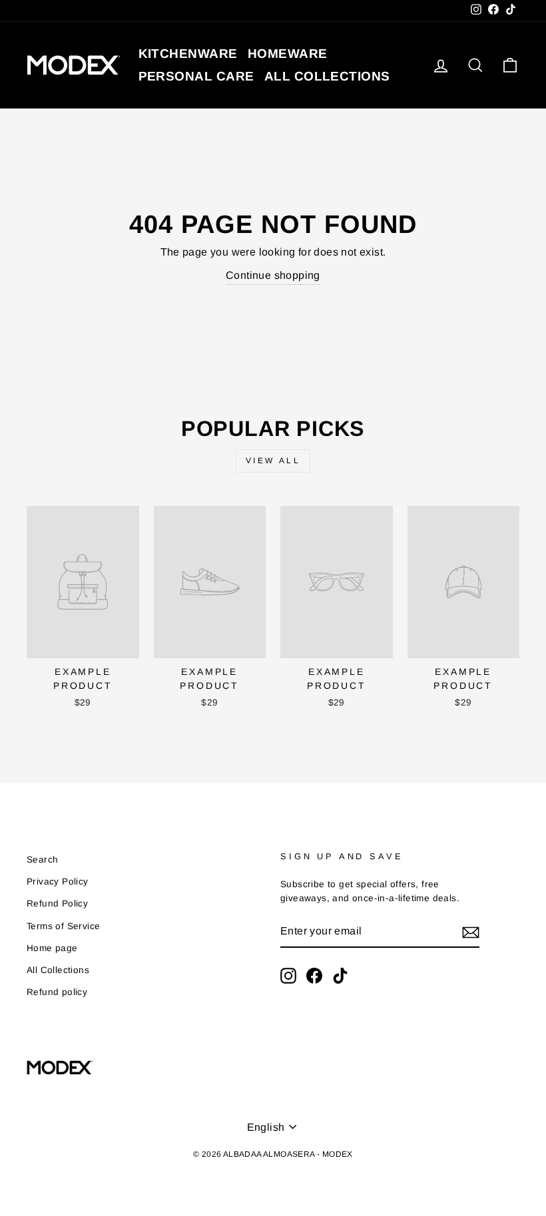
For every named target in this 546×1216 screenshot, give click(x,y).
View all (273, 460)
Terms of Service (63, 926)
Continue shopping (273, 275)
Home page (52, 948)
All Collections (58, 970)
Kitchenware (188, 54)
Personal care (196, 76)
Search (42, 860)
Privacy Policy (58, 882)
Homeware (288, 54)
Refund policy (57, 992)
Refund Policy (57, 904)
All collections (327, 76)
